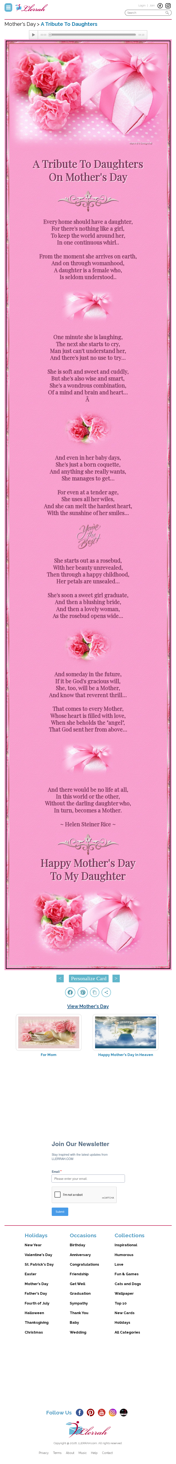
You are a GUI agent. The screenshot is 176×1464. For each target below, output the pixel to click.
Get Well (77, 1284)
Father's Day (36, 1293)
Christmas (34, 1332)
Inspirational (126, 1245)
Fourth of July (37, 1303)
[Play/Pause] (33, 35)
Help (94, 1453)
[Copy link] (94, 992)
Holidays (122, 1322)
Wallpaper (124, 1293)
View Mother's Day (88, 1006)
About (70, 1453)
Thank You (79, 1313)
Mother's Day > (23, 24)
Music (83, 1453)
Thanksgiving (37, 1322)
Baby (74, 1322)
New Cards (125, 1313)
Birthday (77, 1245)
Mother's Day (36, 1284)
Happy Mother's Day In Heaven (125, 1055)
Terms (57, 1453)
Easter (30, 1274)
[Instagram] (114, 1412)
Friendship (79, 1274)
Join (152, 5)
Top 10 (121, 1303)
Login (142, 5)
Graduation (80, 1293)
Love (119, 1264)
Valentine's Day (38, 1255)
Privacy (44, 1453)
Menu (8, 7)
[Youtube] (103, 1412)
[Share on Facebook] (70, 992)
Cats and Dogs (128, 1284)
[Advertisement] (88, 1094)
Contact (107, 1453)
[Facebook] (81, 1412)
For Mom (48, 1055)
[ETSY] (125, 1412)
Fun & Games (127, 1274)
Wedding (78, 1332)
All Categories (127, 1332)
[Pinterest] (92, 1412)
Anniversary (80, 1255)
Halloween (34, 1313)
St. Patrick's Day (39, 1264)
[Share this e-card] (106, 992)
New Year (33, 1245)
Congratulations (84, 1264)
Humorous (124, 1255)
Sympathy (79, 1303)
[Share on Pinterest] (82, 992)
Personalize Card (88, 978)
